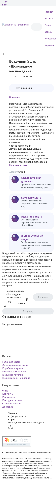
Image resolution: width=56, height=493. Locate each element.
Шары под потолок (12, 374)
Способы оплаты (11, 403)
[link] (4, 54)
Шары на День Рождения (16, 378)
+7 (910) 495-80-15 (17, 416)
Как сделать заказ (12, 400)
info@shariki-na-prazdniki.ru (21, 431)
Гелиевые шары (11, 362)
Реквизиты (8, 397)
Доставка (7, 406)
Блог (4, 5)
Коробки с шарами (12, 368)
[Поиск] (35, 27)
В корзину (28, 311)
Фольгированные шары (15, 365)
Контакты (7, 393)
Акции (5, 1)
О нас (5, 390)
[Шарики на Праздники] (15, 27)
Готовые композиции (14, 371)
